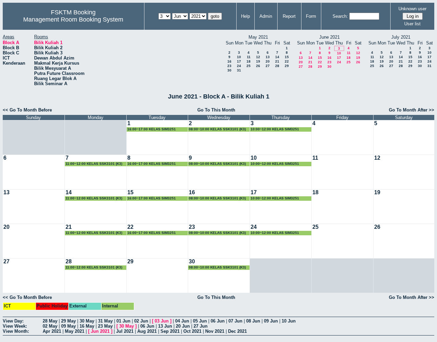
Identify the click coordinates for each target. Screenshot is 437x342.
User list (412, 23)
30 (229, 70)
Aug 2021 (147, 331)
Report (289, 16)
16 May (87, 326)
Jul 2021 (124, 331)
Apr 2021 (52, 331)
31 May (105, 321)
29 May (68, 321)
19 (258, 61)
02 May (50, 326)
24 (239, 66)
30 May (87, 321)
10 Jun (289, 321)
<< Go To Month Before (27, 110)
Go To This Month (216, 110)
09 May (68, 326)
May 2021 (74, 331)
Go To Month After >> (411, 110)
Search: (340, 16)
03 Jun (162, 321)
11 (249, 57)
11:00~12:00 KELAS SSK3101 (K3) (94, 164)
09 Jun (271, 321)
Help (245, 16)
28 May (50, 321)
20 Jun (183, 326)
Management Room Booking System (73, 19)
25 (248, 66)
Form (311, 16)
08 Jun (253, 321)
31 (239, 70)
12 (258, 57)
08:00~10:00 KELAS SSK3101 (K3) (217, 129)
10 (239, 57)
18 (248, 61)
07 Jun (235, 321)
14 (277, 57)
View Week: (15, 326)
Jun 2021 (100, 331)
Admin (265, 16)
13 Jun (165, 326)
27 (268, 66)
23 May (105, 326)
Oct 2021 (192, 331)
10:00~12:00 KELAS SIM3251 (275, 129)
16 (229, 61)
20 (268, 61)
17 (239, 61)
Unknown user (412, 8)
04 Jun (182, 321)
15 (287, 57)
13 (268, 57)
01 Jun (123, 321)
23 (229, 66)
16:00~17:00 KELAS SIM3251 (151, 129)
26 (258, 66)
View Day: (13, 321)
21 (277, 61)
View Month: (16, 331)
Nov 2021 (214, 331)
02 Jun (141, 321)
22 (287, 61)
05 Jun (200, 321)
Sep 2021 (170, 331)
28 (277, 66)
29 (287, 66)
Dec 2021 (237, 331)
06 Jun (218, 321)
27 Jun (201, 326)
